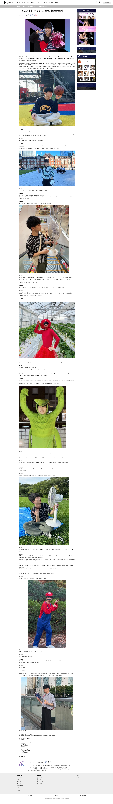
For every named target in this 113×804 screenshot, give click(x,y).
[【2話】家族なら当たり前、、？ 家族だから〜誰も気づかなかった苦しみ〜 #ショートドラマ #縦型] (80, 67)
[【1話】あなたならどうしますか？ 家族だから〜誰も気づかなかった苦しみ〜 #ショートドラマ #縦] (86, 67)
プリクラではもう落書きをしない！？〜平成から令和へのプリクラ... (87, 16)
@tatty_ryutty (24, 751)
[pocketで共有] (36, 15)
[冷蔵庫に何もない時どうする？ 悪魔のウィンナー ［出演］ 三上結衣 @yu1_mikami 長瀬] (86, 73)
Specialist (50, 2)
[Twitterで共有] (27, 15)
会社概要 (40, 777)
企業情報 (107, 2)
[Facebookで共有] (30, 15)
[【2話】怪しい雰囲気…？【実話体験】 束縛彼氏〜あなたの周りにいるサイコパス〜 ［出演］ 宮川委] (80, 79)
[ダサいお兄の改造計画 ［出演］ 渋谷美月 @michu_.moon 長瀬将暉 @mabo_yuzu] (92, 67)
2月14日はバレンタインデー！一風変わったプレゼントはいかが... (87, 30)
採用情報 (40, 783)
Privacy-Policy (83, 795)
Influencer (38, 2)
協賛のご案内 (41, 781)
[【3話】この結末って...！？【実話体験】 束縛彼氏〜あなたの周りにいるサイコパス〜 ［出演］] (92, 73)
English (23, 2)
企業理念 (40, 779)
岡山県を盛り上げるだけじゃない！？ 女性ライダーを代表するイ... (87, 35)
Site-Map (56, 795)
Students (45, 2)
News (56, 2)
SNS (28, 2)
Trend (32, 2)
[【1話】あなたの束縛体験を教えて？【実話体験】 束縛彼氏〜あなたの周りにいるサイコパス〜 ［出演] (86, 79)
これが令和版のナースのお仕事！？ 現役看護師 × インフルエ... (87, 22)
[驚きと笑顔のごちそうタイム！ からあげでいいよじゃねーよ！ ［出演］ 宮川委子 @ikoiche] (80, 73)
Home (18, 2)
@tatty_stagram (24, 744)
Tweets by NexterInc (82, 51)
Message (79, 777)
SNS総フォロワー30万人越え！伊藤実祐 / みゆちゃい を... (87, 43)
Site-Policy (30, 795)
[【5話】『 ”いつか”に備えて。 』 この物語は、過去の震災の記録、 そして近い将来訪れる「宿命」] (92, 79)
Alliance (20, 779)
